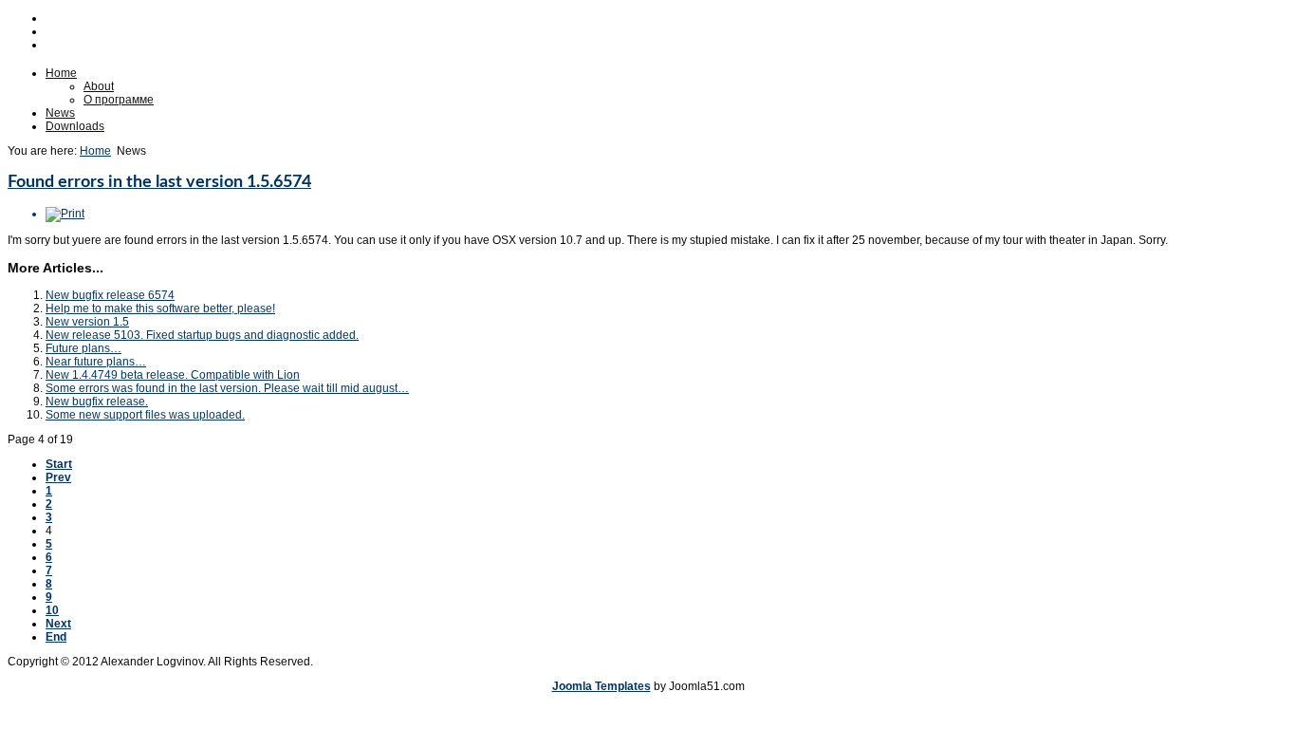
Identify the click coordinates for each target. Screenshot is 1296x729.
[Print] (65, 213)
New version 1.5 (87, 321)
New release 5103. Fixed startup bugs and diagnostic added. (202, 335)
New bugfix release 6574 (110, 295)
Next (58, 623)
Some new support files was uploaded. (145, 414)
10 (52, 610)
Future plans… (83, 348)
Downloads (75, 126)
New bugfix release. (97, 401)
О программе (118, 99)
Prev (58, 477)
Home (61, 73)
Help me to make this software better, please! (160, 308)
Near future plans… (96, 361)
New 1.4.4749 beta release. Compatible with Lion (173, 375)
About (98, 86)
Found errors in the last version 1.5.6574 (159, 182)
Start (59, 464)
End (56, 637)
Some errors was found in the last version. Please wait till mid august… (227, 388)
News (60, 113)
